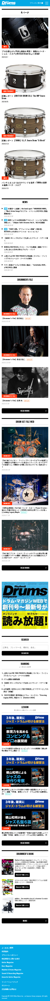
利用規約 (5, 951)
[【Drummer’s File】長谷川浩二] (25, 341)
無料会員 (27, 318)
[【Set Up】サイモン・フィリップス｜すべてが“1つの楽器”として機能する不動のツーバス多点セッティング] (25, 442)
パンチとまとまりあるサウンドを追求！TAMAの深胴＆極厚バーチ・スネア (24, 183)
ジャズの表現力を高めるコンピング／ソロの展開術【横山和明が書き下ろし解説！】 (24, 749)
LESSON (6, 744)
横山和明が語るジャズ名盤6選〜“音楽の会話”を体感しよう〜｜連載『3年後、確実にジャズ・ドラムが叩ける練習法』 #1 (25, 833)
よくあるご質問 (7, 947)
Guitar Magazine (7, 962)
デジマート (6, 985)
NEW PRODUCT (8, 91)
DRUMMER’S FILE (9, 314)
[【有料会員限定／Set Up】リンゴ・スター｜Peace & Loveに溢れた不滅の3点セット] (25, 489)
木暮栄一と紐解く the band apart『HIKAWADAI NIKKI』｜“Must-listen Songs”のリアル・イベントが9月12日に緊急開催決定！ (26, 211)
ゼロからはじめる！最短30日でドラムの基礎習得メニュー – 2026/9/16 (31, 881)
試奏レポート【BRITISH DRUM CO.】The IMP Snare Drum (23, 97)
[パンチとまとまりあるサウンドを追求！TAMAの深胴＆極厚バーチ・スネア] (25, 164)
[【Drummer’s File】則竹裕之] (25, 300)
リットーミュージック (10, 981)
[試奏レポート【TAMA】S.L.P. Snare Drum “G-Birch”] (25, 122)
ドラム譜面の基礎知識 (11, 679)
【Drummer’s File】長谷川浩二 (14, 359)
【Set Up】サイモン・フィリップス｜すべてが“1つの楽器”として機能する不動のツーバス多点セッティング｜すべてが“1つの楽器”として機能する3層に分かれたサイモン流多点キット (25, 463)
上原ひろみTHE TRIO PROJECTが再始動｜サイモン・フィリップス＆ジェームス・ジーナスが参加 (25, 257)
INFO (5, 46)
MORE (25, 920)
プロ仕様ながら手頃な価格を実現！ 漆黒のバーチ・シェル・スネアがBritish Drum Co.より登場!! (24, 52)
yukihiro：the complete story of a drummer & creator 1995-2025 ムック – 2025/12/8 (31, 899)
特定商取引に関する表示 (11, 958)
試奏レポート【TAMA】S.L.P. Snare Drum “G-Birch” (23, 140)
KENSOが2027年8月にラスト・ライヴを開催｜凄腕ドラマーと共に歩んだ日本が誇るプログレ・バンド (25, 248)
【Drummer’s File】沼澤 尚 (12, 400)
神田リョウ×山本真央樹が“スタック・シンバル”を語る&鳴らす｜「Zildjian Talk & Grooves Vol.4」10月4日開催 (26, 221)
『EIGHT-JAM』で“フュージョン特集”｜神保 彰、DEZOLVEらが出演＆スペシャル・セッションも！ (23, 230)
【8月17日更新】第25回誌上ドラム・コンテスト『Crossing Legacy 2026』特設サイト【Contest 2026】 (25, 696)
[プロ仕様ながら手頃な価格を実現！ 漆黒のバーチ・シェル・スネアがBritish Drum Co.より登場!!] (25, 33)
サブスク (23, 512)
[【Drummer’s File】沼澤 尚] (25, 382)
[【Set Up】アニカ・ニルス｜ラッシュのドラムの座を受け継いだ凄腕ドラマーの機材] (25, 535)
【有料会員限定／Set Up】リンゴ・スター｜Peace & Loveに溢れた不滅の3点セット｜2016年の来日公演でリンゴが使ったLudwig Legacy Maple (24, 510)
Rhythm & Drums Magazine (11, 969)
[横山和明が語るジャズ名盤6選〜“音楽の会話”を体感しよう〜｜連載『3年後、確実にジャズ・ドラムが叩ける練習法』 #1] (25, 814)
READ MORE (25, 410)
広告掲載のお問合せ (9, 989)
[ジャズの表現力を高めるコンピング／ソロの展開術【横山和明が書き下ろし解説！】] (25, 730)
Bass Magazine (7, 966)
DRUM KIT (6, 456)
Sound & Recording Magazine (12, 973)
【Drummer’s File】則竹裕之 (13, 318)
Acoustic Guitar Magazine (11, 977)
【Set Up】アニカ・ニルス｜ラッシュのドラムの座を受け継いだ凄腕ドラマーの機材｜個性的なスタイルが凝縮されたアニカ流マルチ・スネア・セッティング (24, 555)
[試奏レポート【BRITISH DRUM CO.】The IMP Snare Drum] (25, 77)
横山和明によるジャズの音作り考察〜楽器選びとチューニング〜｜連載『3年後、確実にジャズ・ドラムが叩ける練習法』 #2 (25, 791)
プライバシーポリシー (10, 955)
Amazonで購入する (22, 874)
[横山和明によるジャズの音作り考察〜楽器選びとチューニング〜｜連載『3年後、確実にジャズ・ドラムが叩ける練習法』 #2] (25, 771)
